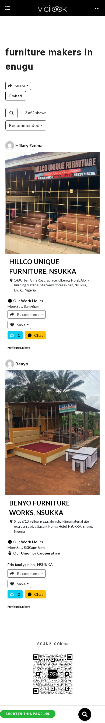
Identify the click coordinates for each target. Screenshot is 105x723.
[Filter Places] (11, 113)
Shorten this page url (27, 714)
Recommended (24, 125)
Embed (15, 95)
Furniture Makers (19, 347)
